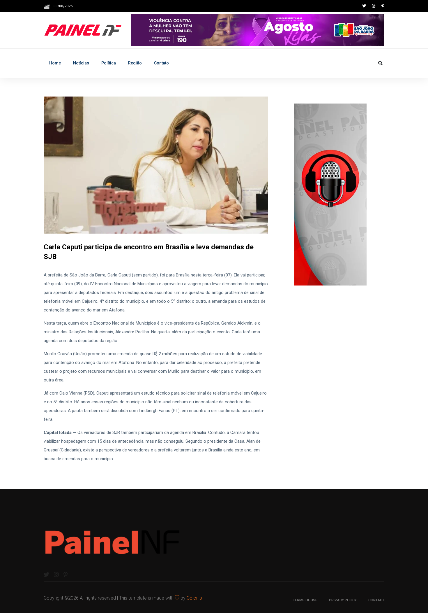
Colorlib (194, 598)
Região (135, 63)
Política (108, 63)
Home (55, 63)
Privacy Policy (343, 600)
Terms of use (305, 600)
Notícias (81, 63)
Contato (161, 63)
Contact (376, 600)
